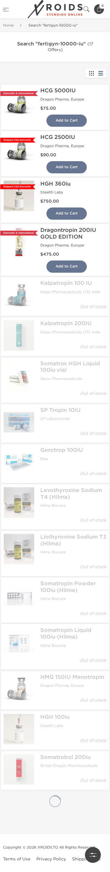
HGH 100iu (55, 717)
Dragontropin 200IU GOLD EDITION (68, 233)
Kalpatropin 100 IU (66, 283)
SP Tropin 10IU (60, 410)
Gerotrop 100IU (61, 450)
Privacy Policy (51, 859)
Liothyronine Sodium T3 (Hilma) (73, 540)
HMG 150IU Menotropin (72, 677)
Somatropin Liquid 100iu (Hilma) (65, 633)
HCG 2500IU (57, 137)
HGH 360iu (55, 183)
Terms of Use (16, 859)
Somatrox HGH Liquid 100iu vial (70, 367)
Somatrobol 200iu (65, 757)
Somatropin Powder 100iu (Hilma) (68, 587)
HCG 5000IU (58, 90)
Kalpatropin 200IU (66, 323)
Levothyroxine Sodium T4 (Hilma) (71, 493)
